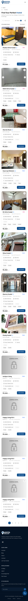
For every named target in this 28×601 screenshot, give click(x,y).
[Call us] (25, 593)
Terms (14, 598)
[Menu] (25, 2)
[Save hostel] (24, 29)
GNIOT (3, 571)
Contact (3, 558)
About (2, 555)
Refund (18, 598)
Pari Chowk (4, 576)
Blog (2, 553)
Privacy (9, 598)
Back (4, 7)
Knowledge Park (5, 573)
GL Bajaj (3, 568)
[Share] (25, 20)
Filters (19, 20)
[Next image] (25, 36)
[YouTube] (2, 542)
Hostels (3, 550)
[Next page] (21, 523)
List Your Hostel (5, 560)
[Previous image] (3, 36)
